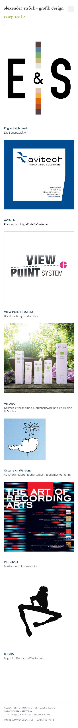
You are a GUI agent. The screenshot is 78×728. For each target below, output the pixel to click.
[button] (71, 9)
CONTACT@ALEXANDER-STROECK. (24, 714)
